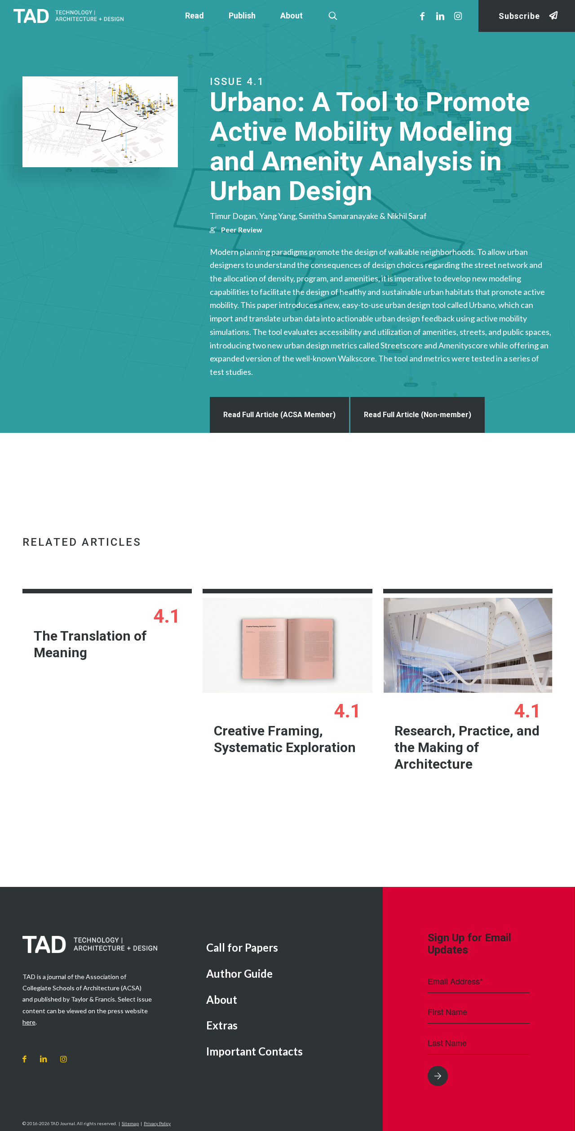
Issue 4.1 (237, 81)
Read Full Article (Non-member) (417, 414)
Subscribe (519, 16)
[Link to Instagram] (458, 15)
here (28, 1022)
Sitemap (130, 1123)
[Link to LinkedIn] (440, 15)
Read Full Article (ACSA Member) (279, 414)
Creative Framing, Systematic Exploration (285, 739)
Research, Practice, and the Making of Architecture (467, 747)
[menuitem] (287, 948)
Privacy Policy (157, 1123)
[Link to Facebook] (422, 15)
